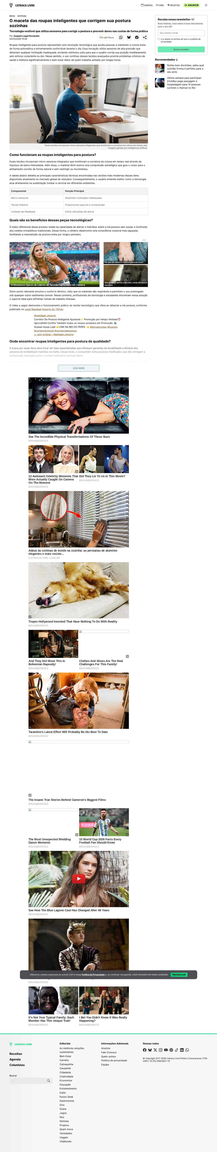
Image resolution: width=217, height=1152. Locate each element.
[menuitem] (31, 1055)
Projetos (64, 1125)
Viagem (64, 1137)
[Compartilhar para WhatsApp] (121, 37)
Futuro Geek (66, 1096)
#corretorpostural (44, 330)
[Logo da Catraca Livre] (22, 5)
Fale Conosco (109, 1052)
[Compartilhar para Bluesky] (129, 37)
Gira (161, 5)
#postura (112, 326)
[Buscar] (48, 1081)
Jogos (63, 1113)
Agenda (148, 5)
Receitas (175, 5)
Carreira (64, 1060)
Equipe (105, 1064)
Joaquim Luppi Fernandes (26, 36)
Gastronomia (67, 1100)
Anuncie (193, 5)
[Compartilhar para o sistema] (145, 37)
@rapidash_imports (45, 315)
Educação (65, 1084)
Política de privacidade (114, 1060)
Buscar (13, 1075)
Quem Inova (66, 1129)
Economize (66, 1080)
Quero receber (181, 49)
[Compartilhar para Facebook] (137, 37)
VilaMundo (65, 1141)
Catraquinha (66, 1064)
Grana (63, 1108)
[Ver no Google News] (106, 37)
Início (12, 16)
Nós (62, 1117)
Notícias (22, 16)
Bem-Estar (65, 1056)
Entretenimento (68, 1088)
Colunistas (17, 1065)
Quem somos (108, 1056)
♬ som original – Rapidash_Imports (54, 334)
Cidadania (65, 1072)
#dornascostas (98, 326)
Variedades (66, 1133)
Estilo (63, 1092)
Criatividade (66, 1076)
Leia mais (78, 368)
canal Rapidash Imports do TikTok (44, 309)
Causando (65, 1068)
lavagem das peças (58, 361)
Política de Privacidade (93, 974)
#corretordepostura (66, 330)
